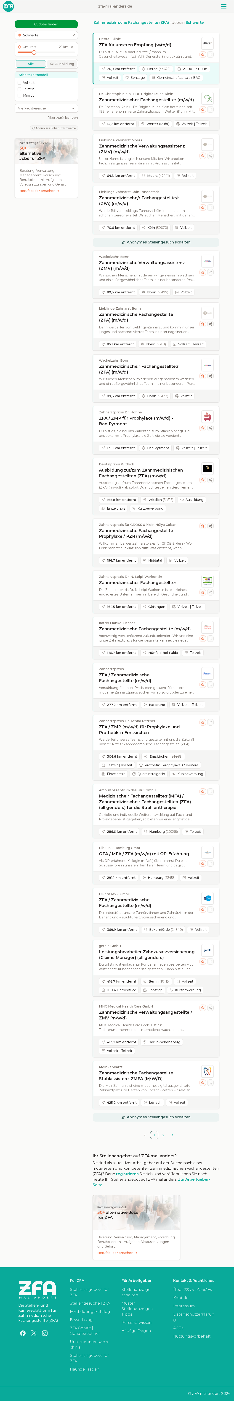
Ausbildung (64, 64)
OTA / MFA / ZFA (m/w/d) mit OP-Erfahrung (144, 853)
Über (192, 1289)
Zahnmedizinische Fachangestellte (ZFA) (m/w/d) (136, 317)
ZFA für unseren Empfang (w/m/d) (135, 44)
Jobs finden (48, 24)
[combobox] (44, 108)
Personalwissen (137, 1322)
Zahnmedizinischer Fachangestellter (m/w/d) (146, 99)
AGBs (178, 1328)
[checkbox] (19, 83)
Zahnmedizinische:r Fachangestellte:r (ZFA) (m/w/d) (138, 369)
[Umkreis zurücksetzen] (72, 47)
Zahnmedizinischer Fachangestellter (137, 582)
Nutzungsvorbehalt (192, 1336)
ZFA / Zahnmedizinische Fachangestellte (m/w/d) (125, 677)
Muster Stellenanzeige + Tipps (137, 1308)
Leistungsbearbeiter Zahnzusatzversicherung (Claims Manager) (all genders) (146, 954)
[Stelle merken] (202, 54)
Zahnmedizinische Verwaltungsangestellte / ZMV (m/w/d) (145, 1015)
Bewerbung (81, 1320)
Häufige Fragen (84, 1369)
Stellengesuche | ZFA (90, 1303)
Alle (31, 64)
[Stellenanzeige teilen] (210, 54)
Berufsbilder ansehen (37, 191)
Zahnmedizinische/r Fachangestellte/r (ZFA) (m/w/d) (139, 200)
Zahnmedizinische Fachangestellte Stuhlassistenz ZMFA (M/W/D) (136, 1076)
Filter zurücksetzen (62, 118)
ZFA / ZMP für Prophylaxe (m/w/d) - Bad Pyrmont (136, 421)
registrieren (127, 1174)
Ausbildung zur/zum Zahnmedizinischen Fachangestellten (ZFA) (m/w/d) (141, 473)
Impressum (184, 1306)
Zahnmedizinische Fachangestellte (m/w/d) (145, 628)
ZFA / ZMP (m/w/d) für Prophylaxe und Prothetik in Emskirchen (139, 729)
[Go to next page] (172, 1135)
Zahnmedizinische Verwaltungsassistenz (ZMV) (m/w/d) (142, 149)
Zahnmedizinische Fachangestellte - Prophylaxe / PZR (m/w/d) (137, 533)
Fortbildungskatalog (90, 1311)
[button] (46, 35)
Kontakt (181, 1298)
